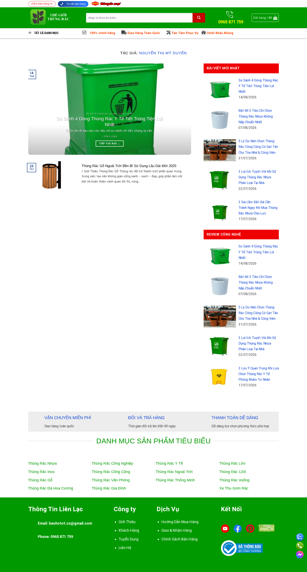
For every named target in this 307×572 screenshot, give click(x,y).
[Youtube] (225, 528)
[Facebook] (237, 528)
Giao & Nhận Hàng (176, 530)
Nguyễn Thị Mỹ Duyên (163, 53)
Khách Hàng (129, 530)
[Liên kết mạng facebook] (300, 554)
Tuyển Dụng (128, 539)
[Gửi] (199, 18)
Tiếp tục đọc (109, 143)
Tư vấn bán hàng (76, 4)
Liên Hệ (125, 547)
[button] (265, 18)
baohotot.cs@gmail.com (70, 523)
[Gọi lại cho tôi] (300, 545)
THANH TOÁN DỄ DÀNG (235, 417)
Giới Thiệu (127, 522)
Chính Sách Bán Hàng (179, 539)
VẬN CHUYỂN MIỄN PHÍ (67, 417)
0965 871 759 (62, 536)
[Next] (182, 109)
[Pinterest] (250, 528)
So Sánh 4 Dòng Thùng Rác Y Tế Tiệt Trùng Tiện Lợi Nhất (109, 121)
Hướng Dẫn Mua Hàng (179, 522)
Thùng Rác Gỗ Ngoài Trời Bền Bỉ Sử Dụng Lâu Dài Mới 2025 (129, 166)
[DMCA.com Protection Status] (266, 528)
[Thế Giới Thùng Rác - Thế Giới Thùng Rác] (54, 17)
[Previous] (37, 109)
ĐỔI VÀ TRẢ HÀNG (146, 417)
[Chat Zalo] (300, 536)
